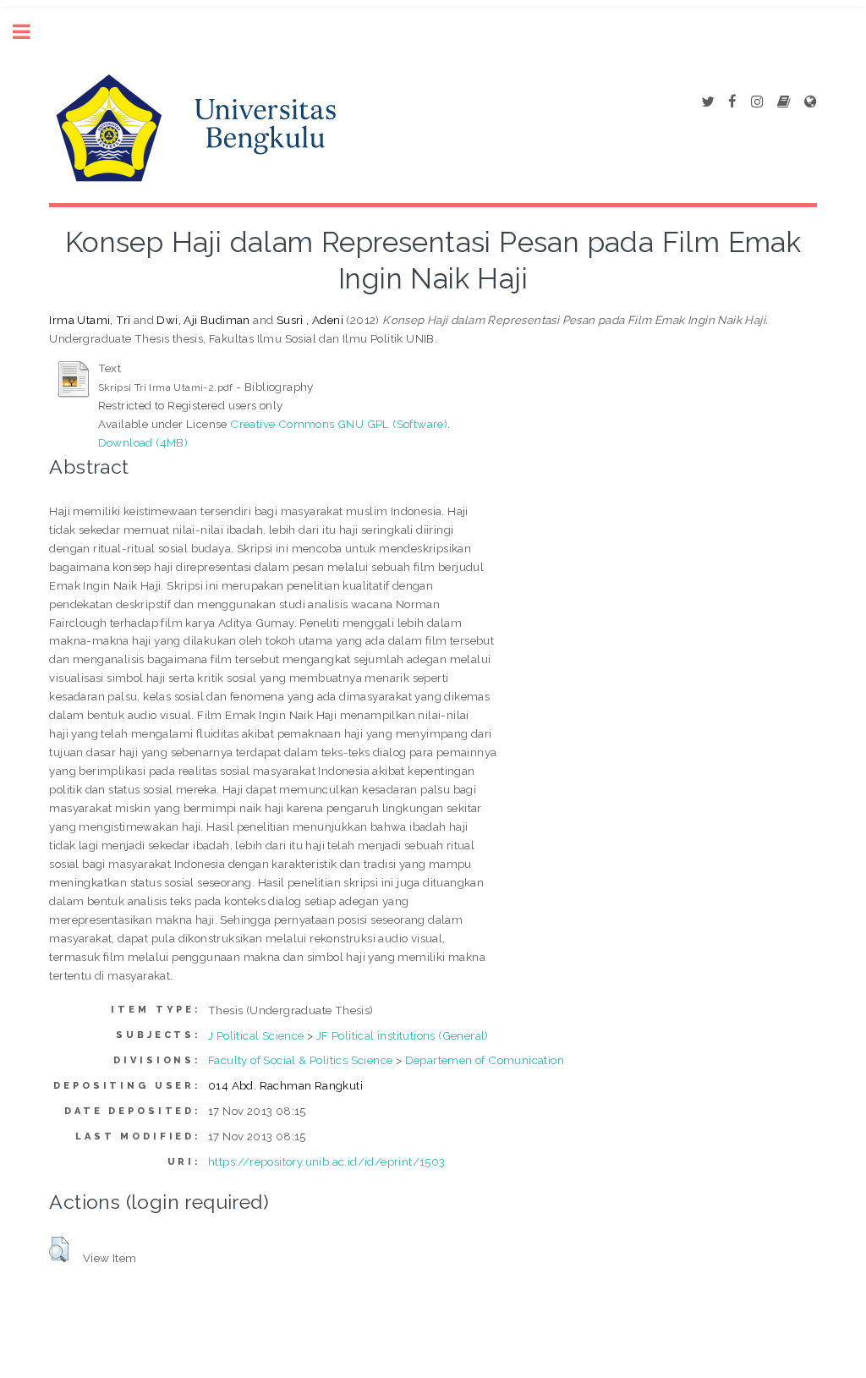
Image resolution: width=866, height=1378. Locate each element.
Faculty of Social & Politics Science (300, 1060)
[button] (59, 1249)
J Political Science (256, 1035)
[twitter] (707, 102)
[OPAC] (783, 102)
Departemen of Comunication (484, 1060)
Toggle (30, 31)
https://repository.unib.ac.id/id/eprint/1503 (327, 1161)
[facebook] (732, 102)
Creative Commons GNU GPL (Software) (338, 424)
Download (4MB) (143, 442)
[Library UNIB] (810, 102)
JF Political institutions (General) (402, 1035)
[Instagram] (757, 102)
